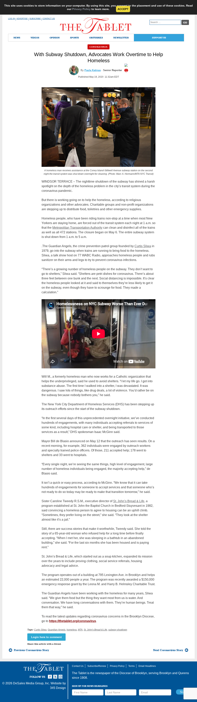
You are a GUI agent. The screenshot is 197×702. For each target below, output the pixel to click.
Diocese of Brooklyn (133, 673)
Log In (11, 18)
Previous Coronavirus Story (31, 650)
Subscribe (35, 18)
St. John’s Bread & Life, (129, 501)
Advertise (22, 18)
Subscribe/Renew (96, 666)
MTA (80, 629)
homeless (72, 629)
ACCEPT (123, 9)
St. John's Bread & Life (95, 629)
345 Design (58, 688)
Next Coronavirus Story (168, 650)
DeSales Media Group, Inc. (31, 683)
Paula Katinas (92, 70)
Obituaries (96, 37)
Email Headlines (147, 666)
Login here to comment (46, 637)
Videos (35, 37)
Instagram (61, 675)
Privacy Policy (81, 9)
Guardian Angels (56, 629)
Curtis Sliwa (142, 246)
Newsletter (121, 37)
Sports (74, 37)
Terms (131, 666)
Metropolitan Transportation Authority (77, 227)
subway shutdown (117, 629)
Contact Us (49, 18)
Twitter (55, 675)
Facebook (50, 675)
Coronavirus (98, 47)
